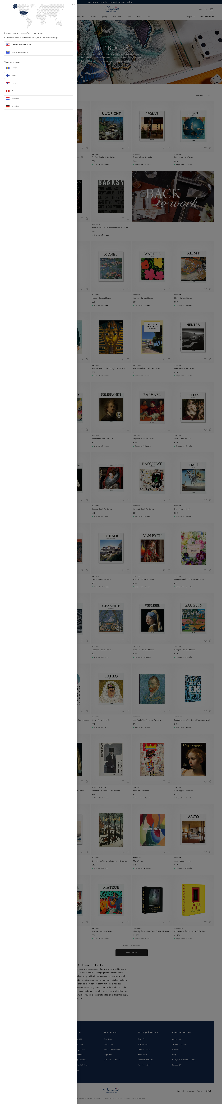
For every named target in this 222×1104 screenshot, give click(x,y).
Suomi (14, 75)
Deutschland (16, 106)
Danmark (15, 91)
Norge (14, 83)
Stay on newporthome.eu (20, 52)
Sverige (14, 68)
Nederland (15, 98)
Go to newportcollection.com (21, 45)
